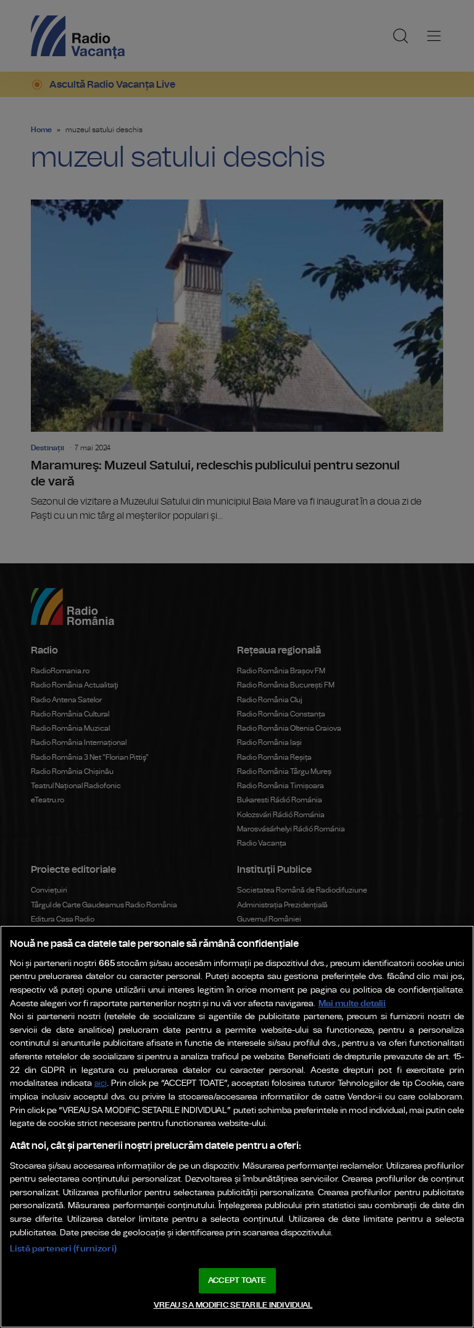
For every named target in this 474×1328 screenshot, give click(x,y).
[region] (237, 1126)
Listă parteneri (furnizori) (63, 1248)
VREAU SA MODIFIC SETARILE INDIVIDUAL (233, 1305)
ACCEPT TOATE (237, 1281)
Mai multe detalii (352, 1003)
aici (100, 1084)
